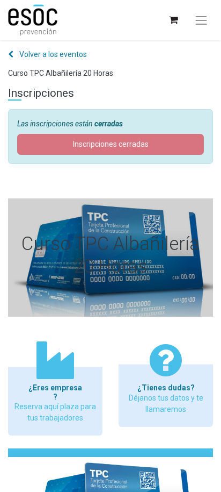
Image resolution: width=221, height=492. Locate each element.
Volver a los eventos (52, 54)
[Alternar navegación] (201, 20)
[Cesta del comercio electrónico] (173, 20)
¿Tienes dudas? (166, 387)
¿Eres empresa (55, 387)
